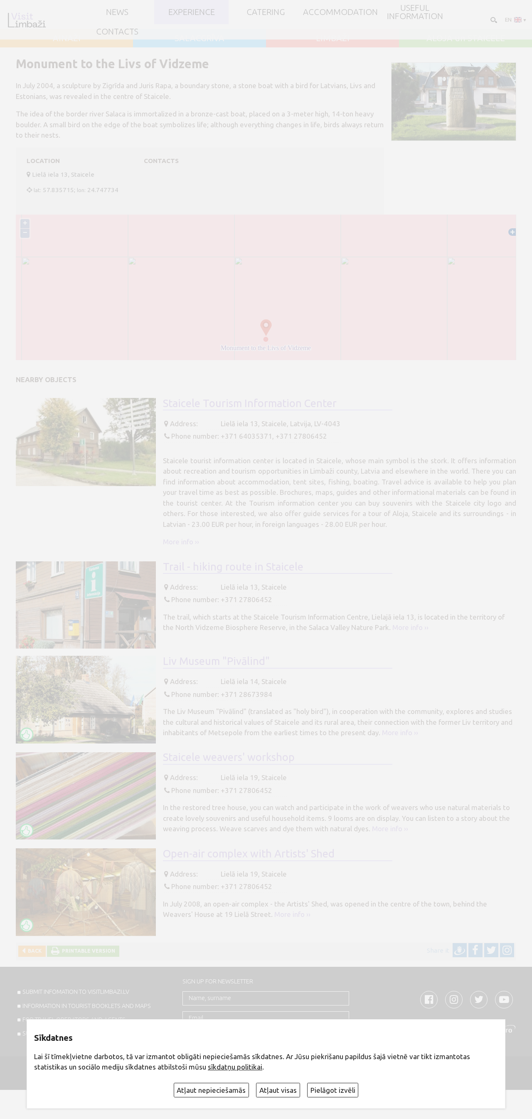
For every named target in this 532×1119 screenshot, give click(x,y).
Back (33, 950)
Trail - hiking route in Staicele (233, 567)
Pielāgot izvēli (332, 1090)
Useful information (415, 12)
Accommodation (340, 12)
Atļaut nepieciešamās (211, 1090)
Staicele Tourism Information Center (250, 403)
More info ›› (181, 542)
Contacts (117, 31)
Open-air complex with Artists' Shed (249, 853)
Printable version (87, 950)
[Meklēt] (492, 19)
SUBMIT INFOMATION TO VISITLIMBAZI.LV (75, 991)
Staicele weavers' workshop (229, 757)
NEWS (117, 12)
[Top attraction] (27, 734)
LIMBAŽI (333, 38)
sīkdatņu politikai (235, 1067)
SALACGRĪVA (199, 38)
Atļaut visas (278, 1090)
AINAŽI (67, 38)
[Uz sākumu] (26, 20)
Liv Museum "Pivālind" (216, 661)
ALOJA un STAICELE (465, 38)
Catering (265, 12)
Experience (191, 12)
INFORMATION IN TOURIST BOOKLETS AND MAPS (86, 1006)
